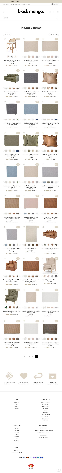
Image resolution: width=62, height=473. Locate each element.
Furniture (17, 428)
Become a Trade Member (16, 452)
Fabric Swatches (45, 408)
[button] (9, 65)
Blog (17, 404)
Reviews (16, 408)
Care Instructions (45, 406)
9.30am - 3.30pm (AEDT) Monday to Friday (20, 4)
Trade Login (16, 450)
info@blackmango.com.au (43, 432)
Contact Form (43, 435)
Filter (8, 34)
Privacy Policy (45, 418)
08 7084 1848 (6, 4)
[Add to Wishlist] (5, 39)
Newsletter (16, 436)
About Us (16, 402)
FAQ (45, 410)
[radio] (8, 56)
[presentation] (39, 56)
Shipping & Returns (45, 414)
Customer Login (45, 404)
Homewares (16, 430)
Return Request (45, 412)
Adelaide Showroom (43, 437)
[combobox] (31, 17)
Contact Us (16, 406)
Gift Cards (16, 432)
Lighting (16, 434)
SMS (17, 438)
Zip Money (16, 440)
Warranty (45, 420)
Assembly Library (45, 402)
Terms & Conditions (45, 416)
